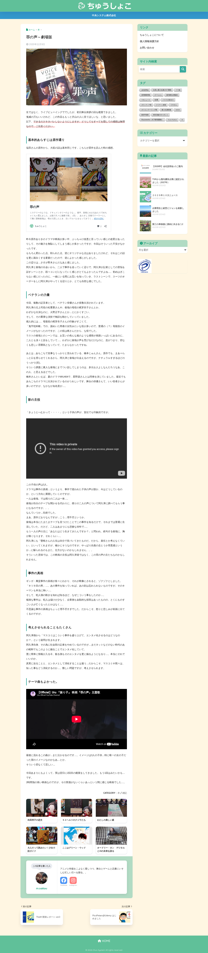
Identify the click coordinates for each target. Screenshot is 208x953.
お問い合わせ (147, 47)
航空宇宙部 (145, 115)
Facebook (63, 885)
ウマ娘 (178, 90)
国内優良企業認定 (172, 95)
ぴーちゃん (158, 95)
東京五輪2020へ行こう (160, 115)
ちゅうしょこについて (152, 35)
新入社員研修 (166, 110)
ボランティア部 (146, 105)
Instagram (73, 885)
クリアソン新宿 (161, 105)
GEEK (178, 110)
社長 (156, 100)
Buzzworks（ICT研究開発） (152, 120)
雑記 (124, 792)
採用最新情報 (145, 95)
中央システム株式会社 (104, 15)
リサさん (174, 105)
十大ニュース (145, 100)
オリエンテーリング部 (149, 110)
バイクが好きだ (168, 100)
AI (182, 120)
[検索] (183, 69)
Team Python (172, 120)
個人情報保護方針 (149, 41)
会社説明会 (145, 90)
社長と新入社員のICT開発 (162, 90)
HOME (105, 941)
